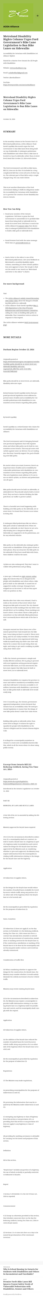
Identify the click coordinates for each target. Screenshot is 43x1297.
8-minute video (23, 226)
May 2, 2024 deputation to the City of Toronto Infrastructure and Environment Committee (21, 307)
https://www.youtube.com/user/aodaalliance (19, 85)
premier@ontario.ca (23, 243)
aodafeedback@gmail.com (18, 73)
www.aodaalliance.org (18, 68)
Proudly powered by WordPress (12, 1294)
